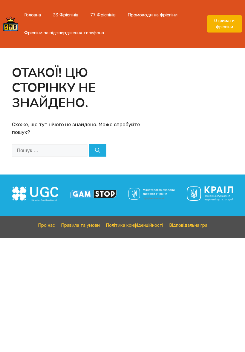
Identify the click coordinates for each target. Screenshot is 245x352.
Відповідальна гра (188, 225)
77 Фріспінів (103, 15)
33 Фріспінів (65, 15)
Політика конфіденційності (134, 225)
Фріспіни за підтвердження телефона (64, 32)
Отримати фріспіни (224, 24)
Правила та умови (80, 225)
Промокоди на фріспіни (152, 15)
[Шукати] (97, 150)
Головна (32, 15)
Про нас (46, 225)
